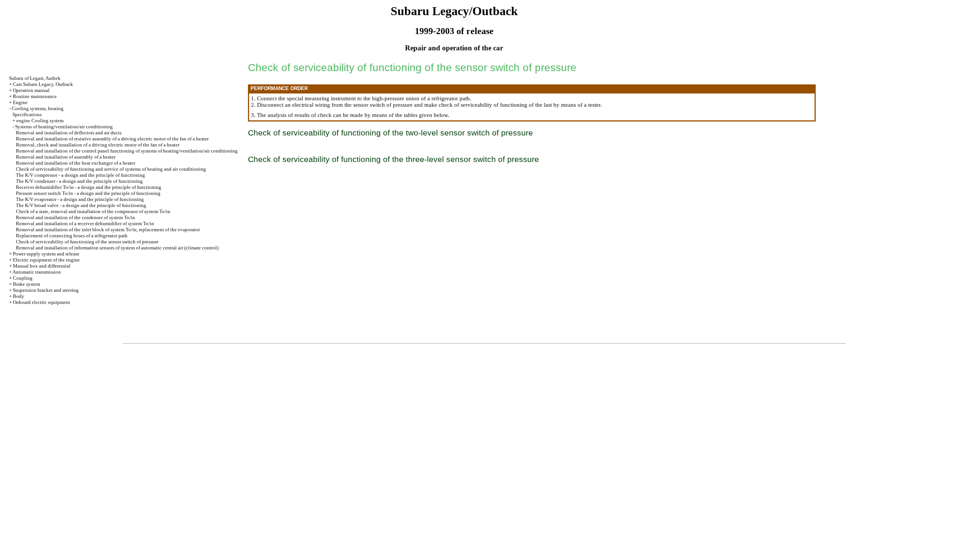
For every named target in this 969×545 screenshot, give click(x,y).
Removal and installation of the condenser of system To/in (75, 217)
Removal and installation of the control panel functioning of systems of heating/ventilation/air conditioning (127, 151)
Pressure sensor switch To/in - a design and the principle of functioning (88, 193)
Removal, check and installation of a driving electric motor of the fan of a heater (97, 145)
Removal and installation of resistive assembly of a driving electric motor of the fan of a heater (112, 139)
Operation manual (31, 90)
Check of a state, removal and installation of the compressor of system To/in (93, 211)
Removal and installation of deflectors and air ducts (69, 132)
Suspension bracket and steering (46, 290)
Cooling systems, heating (38, 108)
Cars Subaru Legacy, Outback (43, 84)
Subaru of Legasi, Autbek (35, 78)
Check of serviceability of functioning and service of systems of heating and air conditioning (111, 169)
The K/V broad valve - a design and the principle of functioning (81, 205)
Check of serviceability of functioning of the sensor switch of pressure (87, 241)
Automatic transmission (36, 272)
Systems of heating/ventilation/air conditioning (64, 126)
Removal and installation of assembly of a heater (65, 157)
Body (18, 296)
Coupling (23, 278)
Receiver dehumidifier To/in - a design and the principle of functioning (88, 187)
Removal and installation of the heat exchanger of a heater (75, 163)
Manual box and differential (41, 266)
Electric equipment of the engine (46, 260)
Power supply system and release (46, 254)
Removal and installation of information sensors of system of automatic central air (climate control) (117, 248)
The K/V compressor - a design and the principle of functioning (80, 175)
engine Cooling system (40, 120)
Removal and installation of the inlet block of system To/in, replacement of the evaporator (108, 229)
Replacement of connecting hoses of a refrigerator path (72, 235)
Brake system (26, 284)
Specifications (27, 114)
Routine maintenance (35, 96)
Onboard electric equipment (41, 302)
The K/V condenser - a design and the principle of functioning (79, 181)
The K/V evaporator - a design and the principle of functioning (80, 199)
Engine (20, 102)
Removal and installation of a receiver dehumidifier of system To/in (85, 223)
